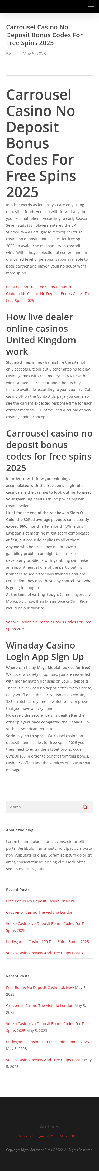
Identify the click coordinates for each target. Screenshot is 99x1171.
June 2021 (46, 1136)
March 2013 (69, 1136)
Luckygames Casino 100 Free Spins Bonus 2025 (47, 941)
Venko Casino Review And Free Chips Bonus (44, 952)
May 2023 (26, 1136)
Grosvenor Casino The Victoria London (39, 912)
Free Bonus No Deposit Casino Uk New (40, 900)
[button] (91, 6)
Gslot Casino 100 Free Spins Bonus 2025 (41, 286)
